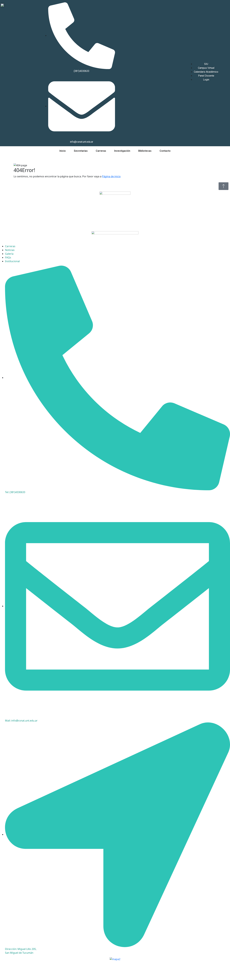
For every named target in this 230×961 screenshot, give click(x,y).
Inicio (62, 150)
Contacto (165, 150)
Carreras (101, 150)
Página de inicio (111, 176)
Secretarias (81, 150)
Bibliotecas (144, 150)
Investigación (122, 150)
